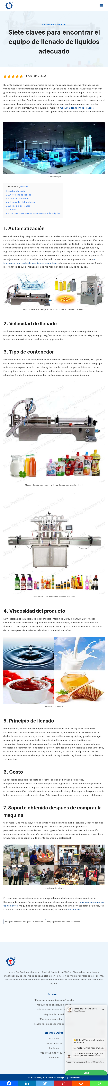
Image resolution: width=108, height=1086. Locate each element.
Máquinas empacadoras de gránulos (54, 999)
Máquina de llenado (54, 1014)
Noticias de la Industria (54, 24)
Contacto (54, 1048)
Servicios (54, 1057)
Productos (54, 1038)
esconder (24, 187)
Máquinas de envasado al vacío (54, 1009)
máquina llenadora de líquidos (76, 107)
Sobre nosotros (54, 1043)
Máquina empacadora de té (54, 1019)
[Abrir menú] (101, 5)
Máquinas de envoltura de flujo (54, 1004)
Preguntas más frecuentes (54, 1052)
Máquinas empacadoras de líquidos (54, 1023)
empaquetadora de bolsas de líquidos (63, 922)
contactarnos (74, 909)
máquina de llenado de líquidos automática (24, 922)
